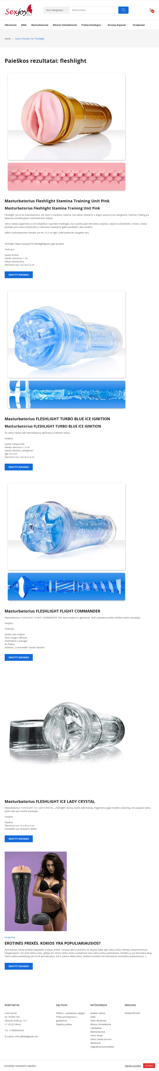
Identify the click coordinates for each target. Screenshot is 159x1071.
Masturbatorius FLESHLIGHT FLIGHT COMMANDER (52, 611)
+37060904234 (16, 1030)
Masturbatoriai (97, 1031)
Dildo (93, 1016)
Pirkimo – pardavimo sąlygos (70, 1013)
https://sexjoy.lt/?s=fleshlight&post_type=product (39, 243)
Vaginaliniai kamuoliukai (102, 1046)
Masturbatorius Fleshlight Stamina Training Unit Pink (57, 200)
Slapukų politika (64, 1024)
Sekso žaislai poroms (101, 1039)
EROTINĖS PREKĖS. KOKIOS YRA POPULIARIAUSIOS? (53, 943)
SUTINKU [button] (149, 1065)
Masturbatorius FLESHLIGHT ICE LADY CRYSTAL (50, 801)
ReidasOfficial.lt (132, 1013)
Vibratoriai (95, 1042)
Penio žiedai (96, 1035)
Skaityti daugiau (19, 274)
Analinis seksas (97, 1013)
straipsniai (10, 937)
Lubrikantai (95, 1028)
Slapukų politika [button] (133, 1065)
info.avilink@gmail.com (26, 1036)
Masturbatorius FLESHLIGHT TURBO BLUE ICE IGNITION (57, 418)
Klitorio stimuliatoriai (100, 1024)
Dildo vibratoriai (98, 1020)
